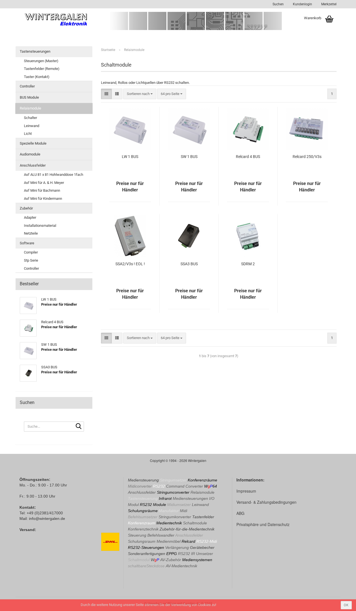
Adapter (30, 217)
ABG (240, 513)
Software (27, 243)
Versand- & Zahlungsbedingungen (266, 502)
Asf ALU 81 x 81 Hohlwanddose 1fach (53, 174)
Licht (28, 134)
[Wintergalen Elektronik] (56, 19)
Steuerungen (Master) (41, 61)
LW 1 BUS (130, 156)
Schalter (30, 118)
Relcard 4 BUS (248, 156)
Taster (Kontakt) (37, 77)
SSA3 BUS (189, 264)
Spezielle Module (33, 143)
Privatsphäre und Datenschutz (263, 524)
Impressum (246, 491)
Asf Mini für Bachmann (42, 190)
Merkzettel (328, 4)
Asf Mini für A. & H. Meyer (44, 183)
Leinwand (31, 126)
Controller (27, 86)
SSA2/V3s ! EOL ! (130, 264)
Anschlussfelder (33, 165)
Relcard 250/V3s (307, 156)
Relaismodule (30, 108)
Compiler (31, 252)
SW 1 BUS (189, 156)
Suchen (278, 4)
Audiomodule (30, 154)
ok (346, 605)
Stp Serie (31, 260)
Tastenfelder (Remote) (42, 69)
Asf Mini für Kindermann (43, 198)
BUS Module (29, 97)
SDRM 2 (248, 264)
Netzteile (31, 233)
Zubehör (26, 208)
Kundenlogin (302, 4)
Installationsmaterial (40, 225)
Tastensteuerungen (35, 51)
